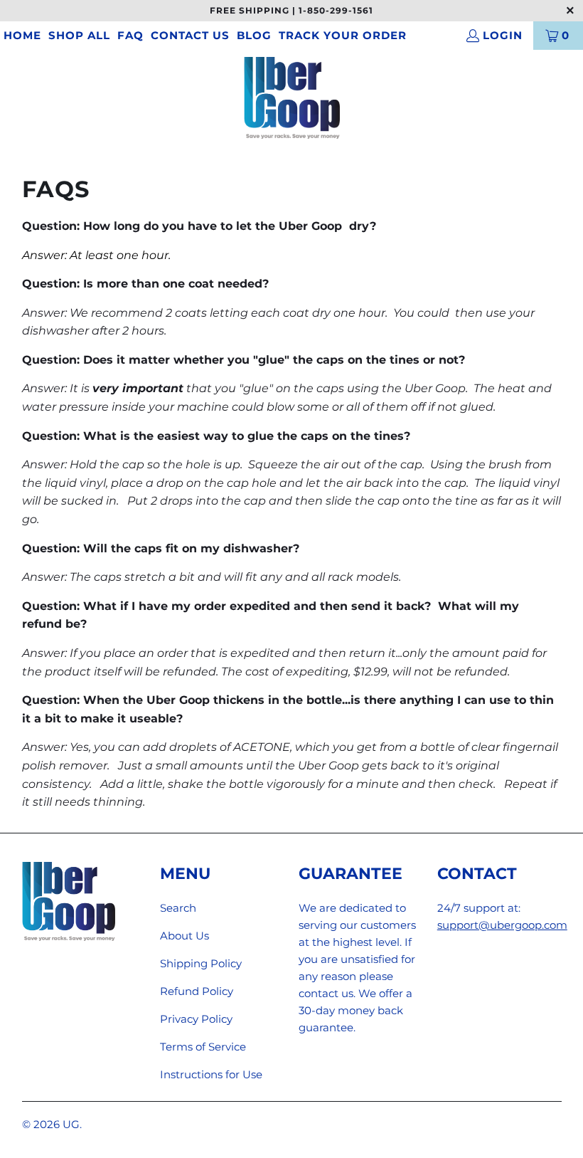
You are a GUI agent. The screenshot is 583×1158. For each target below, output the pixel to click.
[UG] (292, 99)
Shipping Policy (201, 963)
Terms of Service (203, 1046)
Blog (254, 35)
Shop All (79, 35)
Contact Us (190, 35)
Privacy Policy (196, 1019)
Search (178, 908)
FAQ (130, 35)
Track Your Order (343, 35)
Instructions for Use (211, 1074)
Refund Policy (196, 991)
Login (503, 35)
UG (71, 1124)
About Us (184, 935)
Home (22, 35)
